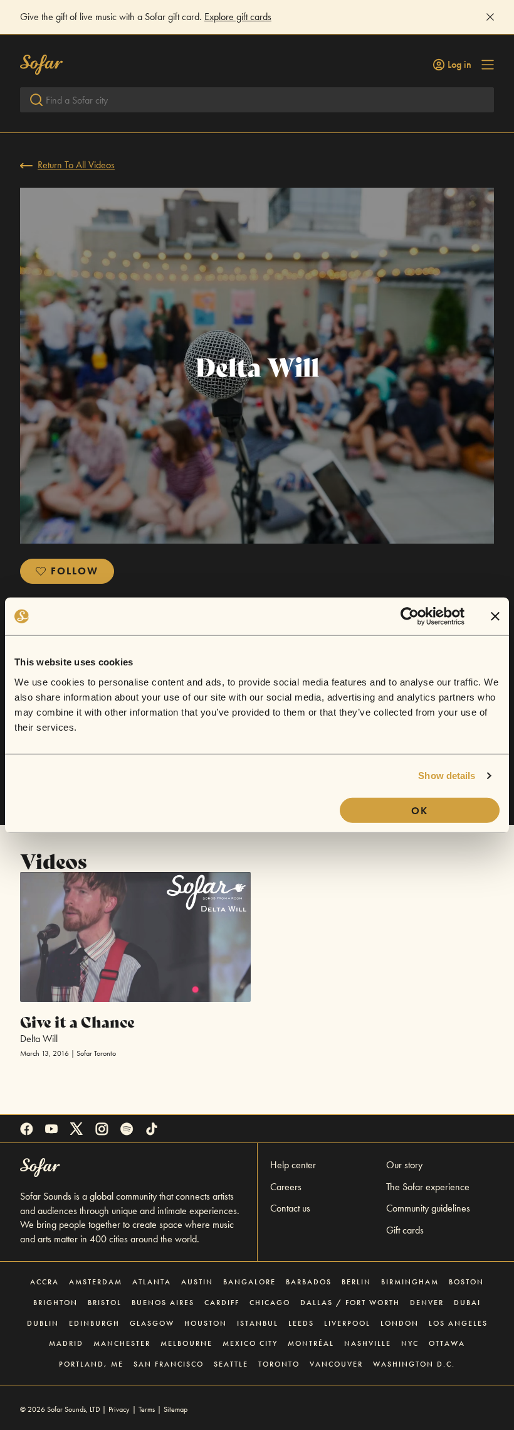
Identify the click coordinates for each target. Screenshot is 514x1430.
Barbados (309, 1282)
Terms (147, 1409)
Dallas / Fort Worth (350, 1303)
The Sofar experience (427, 1186)
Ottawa (447, 1343)
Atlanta (151, 1282)
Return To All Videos (76, 164)
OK (419, 810)
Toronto (279, 1364)
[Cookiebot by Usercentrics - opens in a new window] (409, 616)
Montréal (311, 1343)
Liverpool (347, 1323)
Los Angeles (458, 1323)
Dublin (43, 1323)
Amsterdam (95, 1282)
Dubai (467, 1303)
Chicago (269, 1303)
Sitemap (175, 1409)
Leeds (301, 1323)
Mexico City (250, 1343)
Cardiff (221, 1303)
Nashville (367, 1343)
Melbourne (186, 1343)
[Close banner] (495, 616)
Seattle (231, 1364)
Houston (205, 1323)
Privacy (119, 1409)
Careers (286, 1186)
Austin (197, 1282)
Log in (459, 64)
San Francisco (169, 1364)
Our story (404, 1164)
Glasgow (152, 1323)
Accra (44, 1282)
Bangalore (249, 1282)
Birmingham (410, 1282)
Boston (466, 1282)
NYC (410, 1343)
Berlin (356, 1282)
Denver (427, 1303)
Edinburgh (94, 1323)
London (399, 1323)
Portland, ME (91, 1364)
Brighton (55, 1303)
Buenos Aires (163, 1303)
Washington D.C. (414, 1364)
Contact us (290, 1208)
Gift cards (405, 1230)
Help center (293, 1164)
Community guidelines (428, 1208)
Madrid (66, 1343)
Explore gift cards (237, 16)
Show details (446, 775)
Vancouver (336, 1364)
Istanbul (257, 1323)
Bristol (105, 1303)
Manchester (121, 1343)
